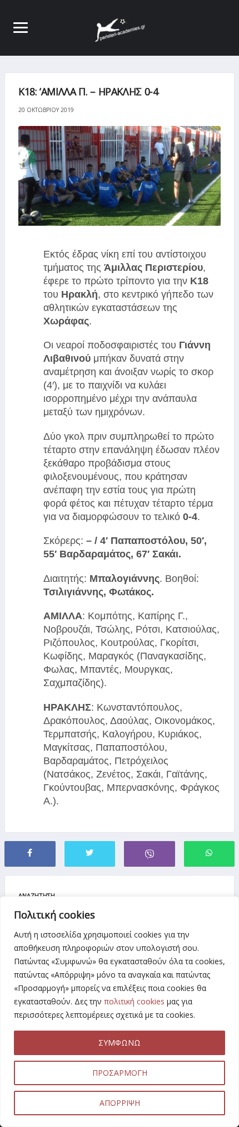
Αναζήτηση (36, 895)
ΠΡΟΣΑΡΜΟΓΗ (119, 1072)
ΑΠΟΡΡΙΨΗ (119, 1102)
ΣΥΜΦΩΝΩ (119, 1042)
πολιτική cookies (134, 1001)
